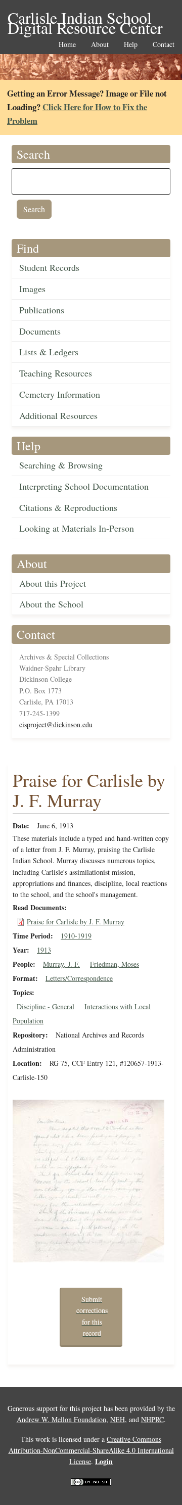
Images (32, 289)
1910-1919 (76, 935)
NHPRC (152, 1419)
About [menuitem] (100, 44)
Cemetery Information (59, 394)
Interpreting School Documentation (84, 486)
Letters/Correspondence (79, 978)
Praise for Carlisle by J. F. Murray (75, 921)
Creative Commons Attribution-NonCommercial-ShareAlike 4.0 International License (91, 1450)
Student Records (49, 267)
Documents (40, 331)
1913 (44, 950)
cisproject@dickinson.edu (56, 724)
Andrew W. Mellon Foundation (61, 1419)
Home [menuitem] (67, 44)
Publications (41, 310)
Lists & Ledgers (48, 352)
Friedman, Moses (114, 964)
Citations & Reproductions (68, 507)
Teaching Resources (55, 373)
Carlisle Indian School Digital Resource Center (85, 18)
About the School (51, 604)
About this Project (52, 583)
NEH (117, 1419)
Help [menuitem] (131, 44)
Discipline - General (45, 1006)
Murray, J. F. (61, 964)
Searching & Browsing (61, 465)
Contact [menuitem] (163, 44)
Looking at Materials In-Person (76, 528)
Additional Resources (58, 415)
